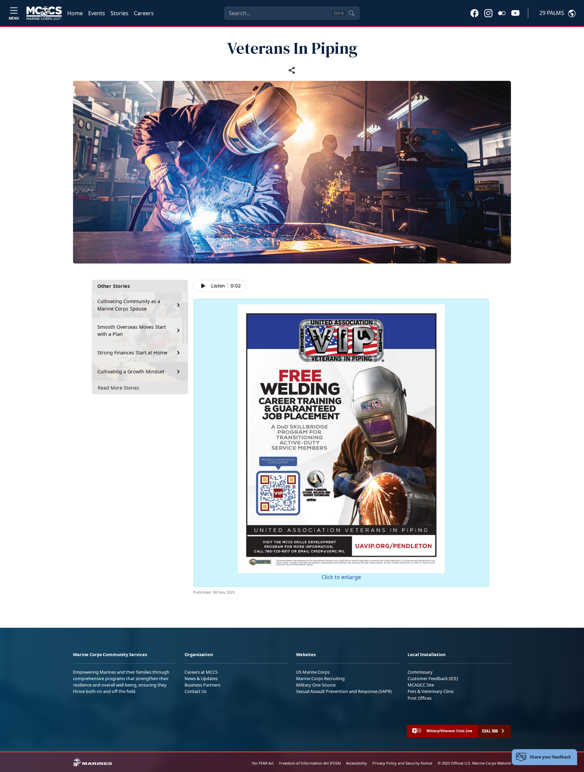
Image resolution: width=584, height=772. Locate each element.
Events (96, 13)
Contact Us (195, 691)
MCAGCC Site (421, 685)
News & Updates (201, 678)
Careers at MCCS (201, 672)
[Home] (44, 13)
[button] (474, 13)
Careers (144, 13)
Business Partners (202, 685)
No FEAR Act (263, 763)
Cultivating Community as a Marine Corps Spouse (128, 305)
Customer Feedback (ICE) (433, 678)
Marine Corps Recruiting (320, 678)
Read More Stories (118, 387)
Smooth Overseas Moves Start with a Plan (131, 331)
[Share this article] (292, 70)
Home (75, 13)
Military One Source (316, 685)
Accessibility (356, 763)
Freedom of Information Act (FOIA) (310, 763)
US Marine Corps (313, 672)
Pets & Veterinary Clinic (431, 691)
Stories (119, 13)
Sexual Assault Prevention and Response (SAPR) (344, 691)
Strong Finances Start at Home (132, 352)
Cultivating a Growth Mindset (130, 371)
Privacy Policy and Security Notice (402, 763)
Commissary (420, 672)
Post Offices (420, 698)
